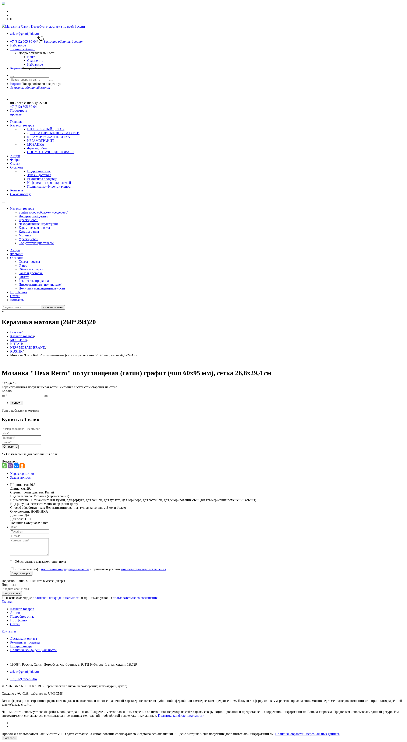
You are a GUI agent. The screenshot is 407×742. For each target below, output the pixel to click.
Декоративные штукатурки (38, 224)
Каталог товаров (22, 125)
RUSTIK (16, 351)
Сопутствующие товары (36, 243)
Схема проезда (20, 194)
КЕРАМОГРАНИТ (40, 140)
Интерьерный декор (33, 216)
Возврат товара (21, 646)
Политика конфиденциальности (50, 186)
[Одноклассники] (22, 465)
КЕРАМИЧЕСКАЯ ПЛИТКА (48, 137)
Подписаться (11, 593)
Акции (15, 156)
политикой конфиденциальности (65, 569)
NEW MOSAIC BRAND (27, 347)
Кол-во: (7, 391)
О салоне (16, 167)
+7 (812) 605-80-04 (23, 106)
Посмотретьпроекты (18, 112)
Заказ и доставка (39, 175)
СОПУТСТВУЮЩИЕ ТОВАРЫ (50, 152)
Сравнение (35, 60)
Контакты (17, 190)
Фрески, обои (37, 148)
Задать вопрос (20, 477)
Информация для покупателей (49, 182)
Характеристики (22, 473)
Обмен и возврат (31, 269)
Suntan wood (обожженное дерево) (43, 212)
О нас (23, 265)
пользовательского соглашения (143, 569)
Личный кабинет (22, 49)
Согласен (9, 738)
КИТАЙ (16, 344)
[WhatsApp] (4, 465)
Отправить (10, 446)
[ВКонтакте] (16, 465)
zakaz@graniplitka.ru (24, 671)
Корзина (16, 68)
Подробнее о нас (39, 171)
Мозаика (25, 235)
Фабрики (16, 160)
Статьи (15, 163)
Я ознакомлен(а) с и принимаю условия (90, 569)
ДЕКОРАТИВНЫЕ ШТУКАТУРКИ (53, 133)
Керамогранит (29, 231)
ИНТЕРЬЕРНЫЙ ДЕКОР (45, 129)
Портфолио (18, 292)
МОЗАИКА (35, 144)
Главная (16, 121)
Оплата (24, 277)
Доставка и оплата (23, 638)
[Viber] (10, 465)
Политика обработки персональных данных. (307, 734)
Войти (31, 57)
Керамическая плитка (34, 227)
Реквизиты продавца (42, 179)
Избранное (18, 45)
